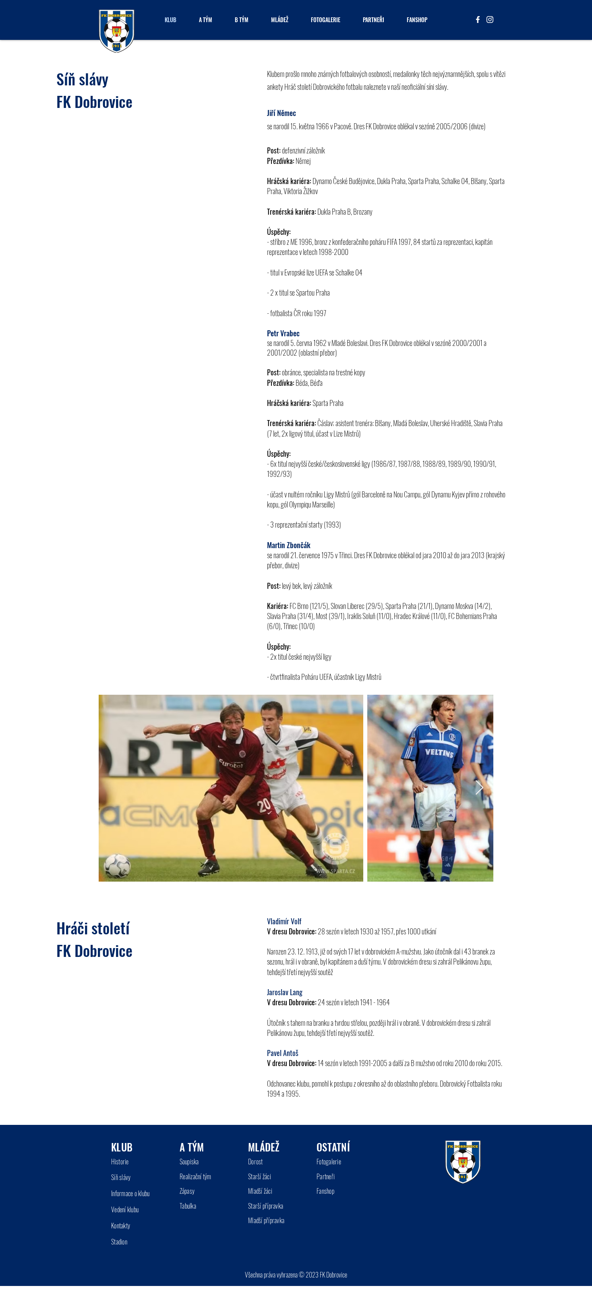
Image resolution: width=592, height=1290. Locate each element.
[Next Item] (479, 788)
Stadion (119, 1242)
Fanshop (325, 1191)
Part (321, 1176)
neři (330, 1176)
